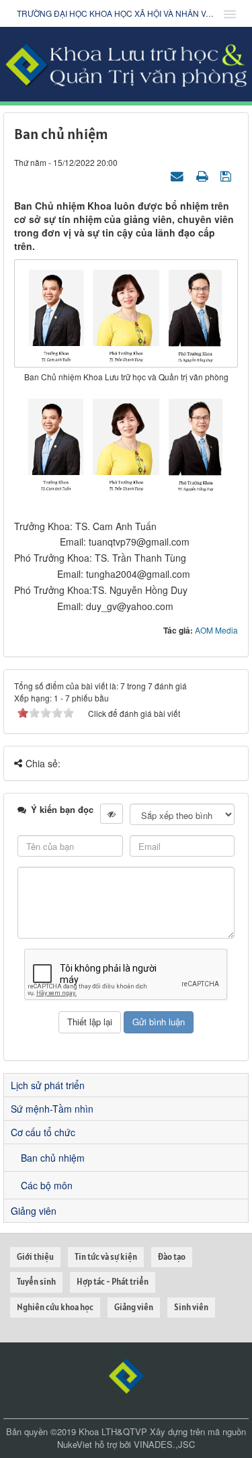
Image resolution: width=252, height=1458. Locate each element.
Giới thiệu (35, 1256)
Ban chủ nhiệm (53, 1157)
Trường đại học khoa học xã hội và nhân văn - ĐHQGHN (116, 13)
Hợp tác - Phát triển (113, 1281)
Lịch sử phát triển (48, 1085)
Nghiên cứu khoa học (55, 1307)
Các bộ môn (47, 1185)
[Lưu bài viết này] (227, 175)
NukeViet (74, 1444)
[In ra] (203, 175)
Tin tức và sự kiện (106, 1256)
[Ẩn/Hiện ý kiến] (111, 814)
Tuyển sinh (36, 1281)
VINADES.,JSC (164, 1444)
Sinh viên (191, 1307)
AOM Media (216, 630)
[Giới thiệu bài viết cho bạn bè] (179, 175)
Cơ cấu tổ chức (43, 1132)
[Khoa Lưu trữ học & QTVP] (126, 62)
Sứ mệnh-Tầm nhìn (52, 1108)
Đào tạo (171, 1256)
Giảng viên (33, 1210)
